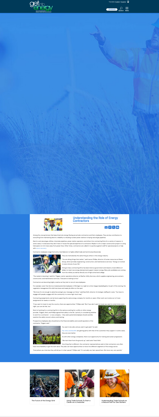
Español (123, 2)
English (117, 2)
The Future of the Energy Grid (43, 400)
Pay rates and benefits (69, 331)
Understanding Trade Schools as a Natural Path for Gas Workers (114, 401)
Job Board (112, 9)
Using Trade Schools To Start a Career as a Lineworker (78, 401)
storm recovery (41, 248)
